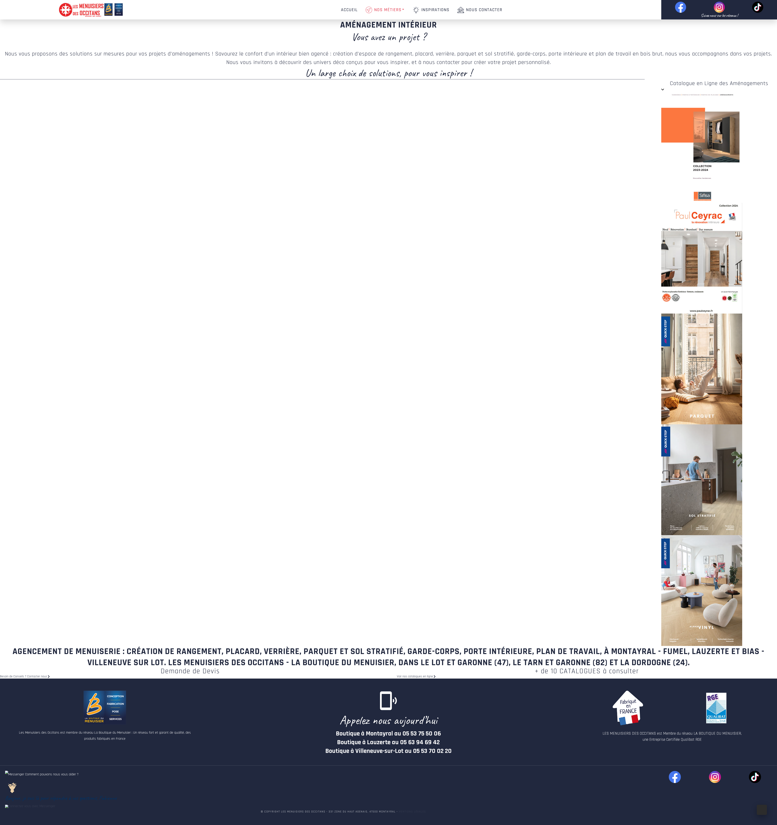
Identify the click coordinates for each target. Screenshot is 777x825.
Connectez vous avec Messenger (31, 806)
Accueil (349, 10)
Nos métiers (387, 10)
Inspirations (435, 10)
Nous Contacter (484, 10)
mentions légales (412, 811)
